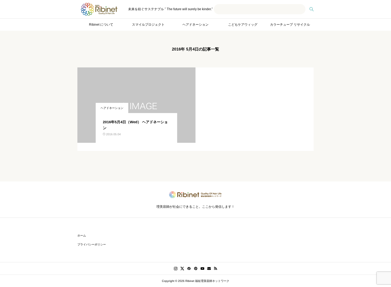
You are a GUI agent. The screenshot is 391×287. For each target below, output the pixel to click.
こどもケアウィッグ (242, 24)
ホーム (81, 235)
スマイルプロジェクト (148, 24)
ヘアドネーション (195, 24)
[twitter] (182, 268)
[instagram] (175, 268)
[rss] (215, 268)
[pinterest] (196, 268)
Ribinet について (101, 24)
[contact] (209, 268)
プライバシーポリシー (91, 244)
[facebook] (189, 268)
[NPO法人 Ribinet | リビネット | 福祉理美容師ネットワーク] (99, 9)
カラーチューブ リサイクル (290, 24)
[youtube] (202, 268)
